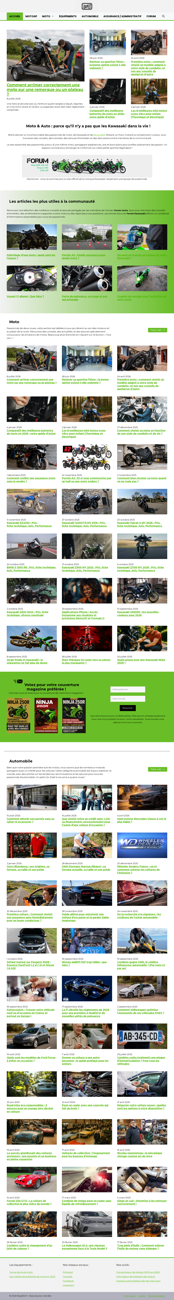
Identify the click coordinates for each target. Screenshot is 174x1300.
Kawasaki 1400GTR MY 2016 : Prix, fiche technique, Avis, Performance (84, 524)
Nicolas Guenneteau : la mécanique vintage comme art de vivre (139, 1155)
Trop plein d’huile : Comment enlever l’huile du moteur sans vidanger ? (140, 1247)
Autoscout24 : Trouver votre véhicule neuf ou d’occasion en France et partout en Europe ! (31, 1013)
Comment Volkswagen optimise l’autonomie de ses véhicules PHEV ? (140, 1011)
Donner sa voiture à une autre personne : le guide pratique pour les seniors (85, 1060)
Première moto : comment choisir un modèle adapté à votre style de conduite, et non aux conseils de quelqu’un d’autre (148, 68)
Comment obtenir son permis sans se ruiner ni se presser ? (30, 820)
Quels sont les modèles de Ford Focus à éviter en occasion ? (31, 1059)
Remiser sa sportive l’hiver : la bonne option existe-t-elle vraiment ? (108, 64)
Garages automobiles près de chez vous (138, 1281)
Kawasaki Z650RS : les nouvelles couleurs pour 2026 (138, 614)
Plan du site (129, 1296)
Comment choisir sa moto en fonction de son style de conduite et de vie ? (141, 432)
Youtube (67, 1276)
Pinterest (68, 1272)
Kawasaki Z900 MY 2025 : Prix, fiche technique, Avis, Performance (85, 569)
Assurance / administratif (122, 16)
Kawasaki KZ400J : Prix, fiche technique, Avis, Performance (29, 524)
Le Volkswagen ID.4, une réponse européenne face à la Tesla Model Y (84, 1247)
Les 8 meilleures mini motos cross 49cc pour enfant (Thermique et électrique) (149, 113)
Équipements (68, 16)
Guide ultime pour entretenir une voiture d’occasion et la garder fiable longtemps (85, 917)
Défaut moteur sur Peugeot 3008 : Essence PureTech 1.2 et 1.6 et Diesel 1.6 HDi (30, 965)
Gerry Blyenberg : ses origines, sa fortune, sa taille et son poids (28, 868)
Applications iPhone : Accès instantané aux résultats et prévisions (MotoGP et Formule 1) (83, 615)
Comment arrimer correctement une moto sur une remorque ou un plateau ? (45, 89)
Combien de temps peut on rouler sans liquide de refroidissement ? (86, 1202)
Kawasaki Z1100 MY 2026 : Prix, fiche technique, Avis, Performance (140, 569)
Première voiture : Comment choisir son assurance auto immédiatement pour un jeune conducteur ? (30, 917)
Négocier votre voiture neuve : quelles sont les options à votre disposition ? (141, 1107)
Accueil (14, 16)
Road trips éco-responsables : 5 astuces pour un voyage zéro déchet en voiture (30, 1108)
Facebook (68, 1281)
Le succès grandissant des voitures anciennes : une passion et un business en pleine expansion (31, 1156)
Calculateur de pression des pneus (135, 1276)
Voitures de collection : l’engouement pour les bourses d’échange (86, 1155)
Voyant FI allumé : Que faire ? (25, 296)
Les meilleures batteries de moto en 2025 (32, 1276)
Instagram (68, 1285)
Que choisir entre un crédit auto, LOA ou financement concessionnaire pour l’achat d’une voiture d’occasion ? (86, 822)
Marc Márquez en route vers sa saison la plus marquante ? (86, 661)
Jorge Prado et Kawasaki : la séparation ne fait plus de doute (27, 661)
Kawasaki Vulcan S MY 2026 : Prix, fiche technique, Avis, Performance (139, 524)
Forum (151, 16)
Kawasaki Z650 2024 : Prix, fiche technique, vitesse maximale (27, 614)
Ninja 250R (99, 135)
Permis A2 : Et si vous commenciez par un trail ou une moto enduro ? (86, 480)
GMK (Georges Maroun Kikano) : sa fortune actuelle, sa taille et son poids (86, 868)
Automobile (90, 16)
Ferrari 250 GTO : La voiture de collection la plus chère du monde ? (29, 1202)
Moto (46, 16)
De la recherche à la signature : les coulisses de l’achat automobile (139, 916)
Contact (142, 1296)
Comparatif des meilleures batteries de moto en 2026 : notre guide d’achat (107, 113)
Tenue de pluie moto (21, 1272)
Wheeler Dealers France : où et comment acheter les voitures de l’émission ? (138, 869)
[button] (163, 16)
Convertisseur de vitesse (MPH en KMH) (138, 1272)
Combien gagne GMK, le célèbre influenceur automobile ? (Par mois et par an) (141, 965)
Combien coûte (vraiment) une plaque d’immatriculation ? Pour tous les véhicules (141, 1060)
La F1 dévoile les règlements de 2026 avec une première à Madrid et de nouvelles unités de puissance (85, 1013)
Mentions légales (156, 1296)
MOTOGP (31, 16)
